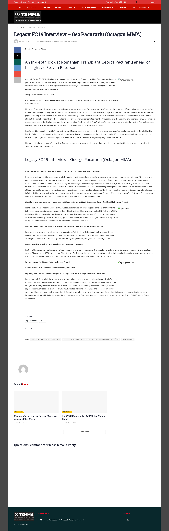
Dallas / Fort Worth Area (37, 27)
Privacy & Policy (33, 2)
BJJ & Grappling (89, 7)
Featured (63, 41)
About (16, 2)
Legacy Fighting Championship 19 (98, 339)
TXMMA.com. (23, 524)
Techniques (107, 7)
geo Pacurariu (37, 339)
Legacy (65, 339)
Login (153, 2)
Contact (43, 2)
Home (19, 7)
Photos (58, 7)
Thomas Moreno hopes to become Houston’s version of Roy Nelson (35, 417)
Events (71, 7)
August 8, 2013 (30, 41)
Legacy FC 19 (76, 339)
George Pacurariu (53, 339)
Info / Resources (141, 7)
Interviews (72, 41)
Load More (84, 432)
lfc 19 (117, 339)
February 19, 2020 (21, 422)
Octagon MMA (127, 339)
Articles (31, 7)
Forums (46, 7)
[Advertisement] (110, 16)
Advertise (23, 2)
